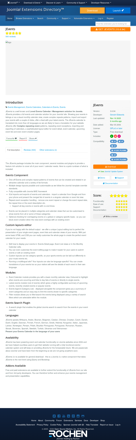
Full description (13, 150)
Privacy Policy (42, 424)
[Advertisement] (110, 240)
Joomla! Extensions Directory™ (35, 9)
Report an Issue (106, 424)
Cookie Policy (55, 424)
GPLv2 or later (116, 128)
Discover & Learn (53, 2)
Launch (117, 10)
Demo (102, 177)
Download (92, 10)
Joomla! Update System (114, 171)
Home (9, 18)
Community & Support (76, 2)
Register (110, 18)
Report (23, 138)
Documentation (111, 183)
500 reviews (11, 36)
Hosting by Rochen (68, 438)
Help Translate (92, 424)
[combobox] (112, 24)
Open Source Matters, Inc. (65, 429)
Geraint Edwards (117, 114)
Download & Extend (32, 2)
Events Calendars (33, 107)
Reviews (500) (30, 150)
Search (40, 18)
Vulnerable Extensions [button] (83, 18)
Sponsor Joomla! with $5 (73, 424)
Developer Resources (100, 2)
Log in (100, 18)
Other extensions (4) (48, 150)
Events (62, 107)
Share (32, 138)
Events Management (16, 107)
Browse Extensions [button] (24, 18)
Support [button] (65, 18)
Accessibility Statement (25, 424)
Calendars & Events (50, 107)
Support (120, 177)
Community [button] (52, 18)
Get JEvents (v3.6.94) (111, 29)
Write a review (111, 216)
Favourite (10, 138)
